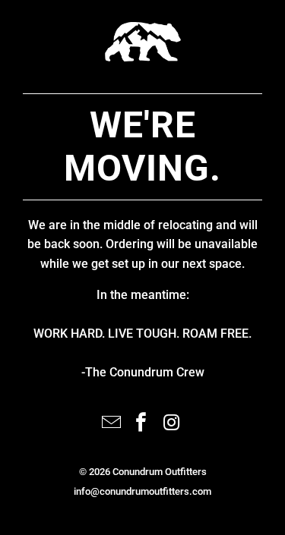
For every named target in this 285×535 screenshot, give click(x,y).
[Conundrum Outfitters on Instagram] (172, 424)
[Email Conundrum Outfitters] (112, 424)
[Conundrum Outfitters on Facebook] (142, 424)
